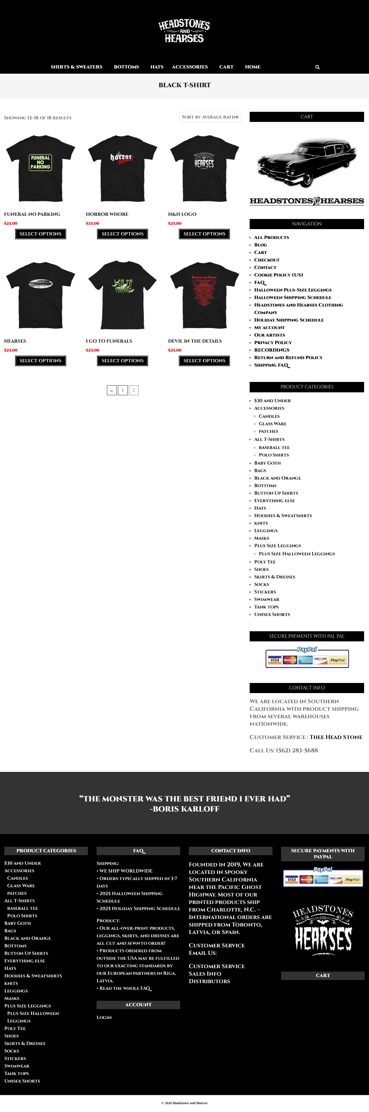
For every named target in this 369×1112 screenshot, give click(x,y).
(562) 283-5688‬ (297, 750)
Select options (40, 234)
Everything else (274, 500)
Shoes (261, 569)
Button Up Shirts (276, 493)
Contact (265, 267)
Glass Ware (273, 424)
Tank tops (266, 607)
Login (104, 1017)
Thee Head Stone (336, 737)
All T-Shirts (269, 439)
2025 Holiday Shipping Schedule (139, 908)
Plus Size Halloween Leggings (297, 554)
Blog (260, 245)
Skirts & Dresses (274, 577)
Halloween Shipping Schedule (292, 297)
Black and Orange (277, 478)
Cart (260, 252)
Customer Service (217, 966)
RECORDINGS (271, 350)
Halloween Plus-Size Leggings (293, 290)
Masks (261, 538)
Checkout (267, 260)
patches (268, 431)
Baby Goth (267, 463)
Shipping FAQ (271, 365)
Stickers (265, 592)
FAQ (259, 282)
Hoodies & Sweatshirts (283, 516)
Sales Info (205, 974)
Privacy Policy (273, 342)
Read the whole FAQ (124, 988)
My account (269, 327)
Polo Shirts (274, 455)
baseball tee (274, 447)
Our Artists (269, 335)
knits (261, 523)
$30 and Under (272, 401)
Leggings (266, 531)
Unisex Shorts (272, 614)
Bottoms (265, 485)
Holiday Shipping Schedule (289, 320)
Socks (261, 584)
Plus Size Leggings (277, 546)
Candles (269, 416)
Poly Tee (265, 562)
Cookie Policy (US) (278, 275)
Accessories (269, 408)
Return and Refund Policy (288, 357)
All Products (271, 237)
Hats (260, 508)
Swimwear (266, 599)
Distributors (209, 981)
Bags (260, 470)
